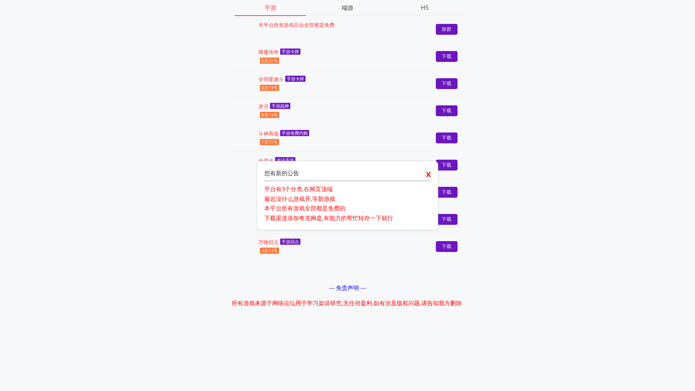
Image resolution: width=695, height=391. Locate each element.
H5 (425, 8)
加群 (447, 29)
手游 (270, 8)
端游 (347, 8)
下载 (447, 56)
